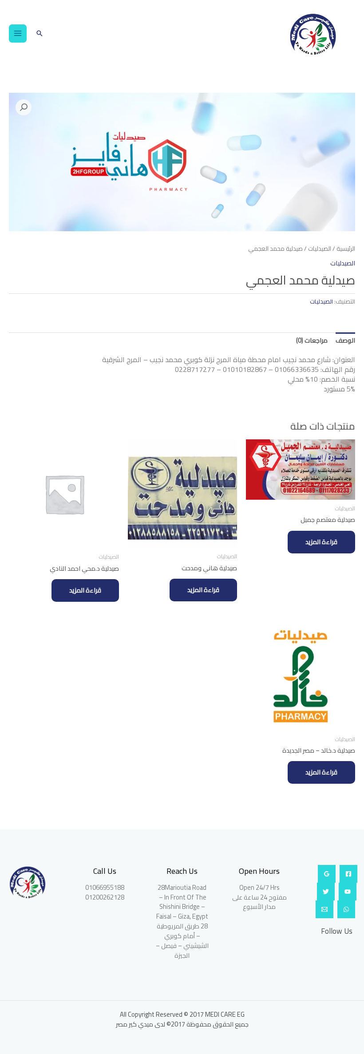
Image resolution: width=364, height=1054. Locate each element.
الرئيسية (345, 248)
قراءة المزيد (321, 542)
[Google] (327, 874)
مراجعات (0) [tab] (312, 340)
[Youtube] (347, 891)
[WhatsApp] (346, 909)
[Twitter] (326, 891)
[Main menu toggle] (18, 33)
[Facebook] (348, 874)
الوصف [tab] (345, 340)
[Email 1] (324, 909)
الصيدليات (319, 248)
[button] (40, 33)
